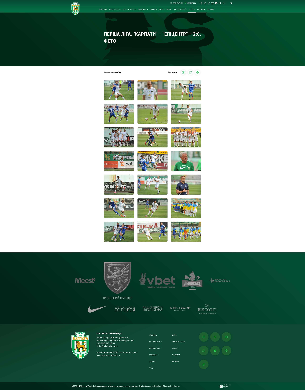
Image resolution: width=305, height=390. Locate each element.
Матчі (169, 9)
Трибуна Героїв (180, 9)
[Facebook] (201, 3)
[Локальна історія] (125, 309)
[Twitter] (212, 3)
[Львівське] (192, 280)
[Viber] (220, 3)
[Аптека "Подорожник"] (220, 280)
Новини (153, 9)
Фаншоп (210, 9)
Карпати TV (191, 3)
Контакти (201, 9)
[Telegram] (216, 3)
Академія (142, 9)
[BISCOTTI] (207, 309)
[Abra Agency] (226, 386)
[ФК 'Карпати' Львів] (75, 9)
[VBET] (157, 280)
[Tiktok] (209, 3)
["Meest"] (85, 280)
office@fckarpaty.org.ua (107, 346)
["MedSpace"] (180, 309)
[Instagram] (205, 3)
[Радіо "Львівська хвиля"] (152, 309)
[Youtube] (224, 3)
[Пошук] (231, 3)
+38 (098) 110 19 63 (106, 343)
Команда (103, 9)
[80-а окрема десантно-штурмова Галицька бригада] (117, 280)
